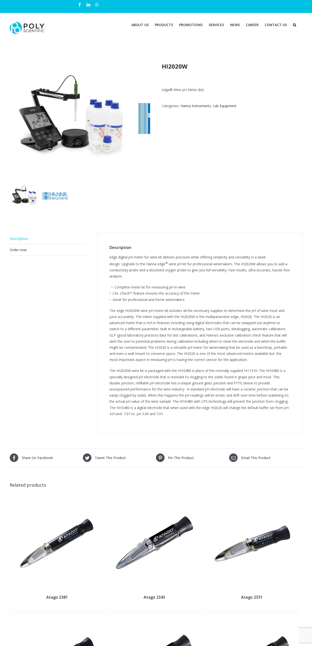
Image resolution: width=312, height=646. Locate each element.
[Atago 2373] (252, 617)
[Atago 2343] (154, 499)
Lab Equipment (224, 105)
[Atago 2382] (57, 617)
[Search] (294, 24)
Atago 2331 (252, 597)
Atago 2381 (57, 597)
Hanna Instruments (196, 105)
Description (19, 238)
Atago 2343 (154, 597)
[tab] (48, 238)
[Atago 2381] (57, 499)
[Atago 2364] (154, 617)
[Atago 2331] (252, 499)
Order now (18, 249)
